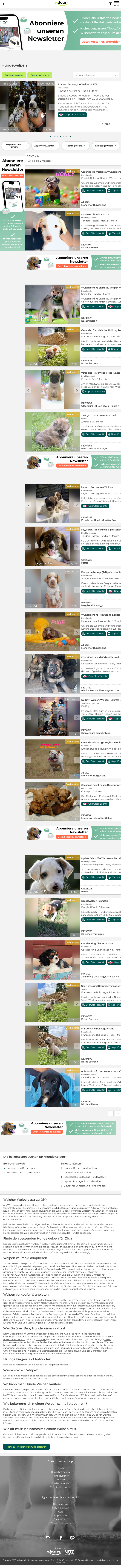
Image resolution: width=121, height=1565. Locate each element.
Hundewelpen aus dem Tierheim (24, 1172)
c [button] (3, 107)
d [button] (52, 107)
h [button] (70, 136)
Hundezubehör (60, 1475)
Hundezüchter (11, 1300)
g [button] (50, 136)
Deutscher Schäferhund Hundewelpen (85, 1185)
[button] (54, 136)
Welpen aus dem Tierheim (16, 145)
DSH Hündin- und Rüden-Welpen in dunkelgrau (85, 84)
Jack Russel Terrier (37, 1342)
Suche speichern (40, 75)
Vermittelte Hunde (60, 1487)
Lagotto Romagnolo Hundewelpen (83, 1181)
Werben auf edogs (60, 1523)
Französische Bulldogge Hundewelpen (85, 1176)
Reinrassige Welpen (106, 145)
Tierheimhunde (60, 1483)
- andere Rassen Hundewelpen (80, 1168)
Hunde (60, 1468)
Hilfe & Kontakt (60, 1508)
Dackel (52, 1342)
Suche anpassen (14, 75)
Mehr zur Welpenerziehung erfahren (26, 1446)
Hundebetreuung (60, 1472)
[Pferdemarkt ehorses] (54, 1553)
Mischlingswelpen (76, 145)
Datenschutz (61, 1519)
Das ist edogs (60, 1504)
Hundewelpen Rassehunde (20, 1168)
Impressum (60, 1515)
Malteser (67, 1342)
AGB (60, 1511)
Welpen (60, 1479)
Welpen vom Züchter (45, 145)
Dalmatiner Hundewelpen (78, 1172)
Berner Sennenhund (14, 1339)
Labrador (41, 1339)
